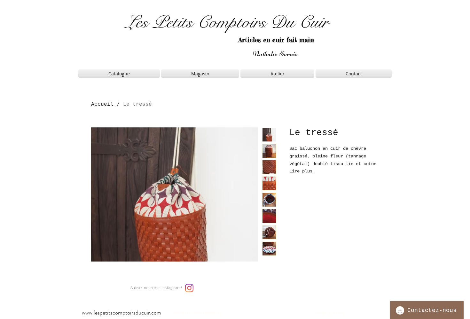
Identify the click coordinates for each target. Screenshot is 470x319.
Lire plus (300, 171)
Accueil (102, 104)
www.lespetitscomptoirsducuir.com (121, 312)
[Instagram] (189, 288)
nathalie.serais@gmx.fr (197, 313)
